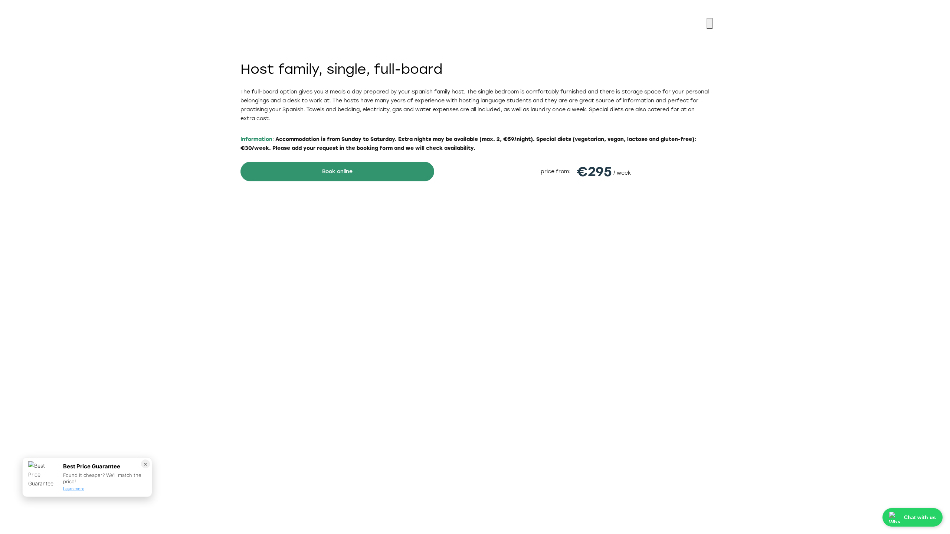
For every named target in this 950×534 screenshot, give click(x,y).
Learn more (73, 488)
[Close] (709, 23)
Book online (337, 171)
